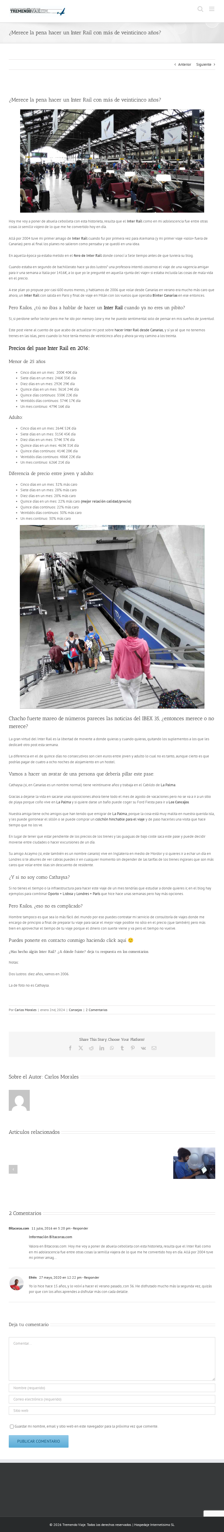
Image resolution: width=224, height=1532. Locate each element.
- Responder (79, 1228)
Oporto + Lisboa (60, 893)
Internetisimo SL (162, 1524)
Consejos (75, 1010)
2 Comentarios (96, 1010)
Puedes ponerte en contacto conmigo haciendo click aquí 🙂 (72, 940)
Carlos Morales (25, 1010)
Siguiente (203, 64)
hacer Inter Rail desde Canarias (138, 330)
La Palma (168, 784)
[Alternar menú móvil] (212, 9)
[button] (13, 1169)
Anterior (184, 64)
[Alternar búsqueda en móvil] (200, 9)
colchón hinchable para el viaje (120, 819)
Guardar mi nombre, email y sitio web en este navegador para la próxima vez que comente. (86, 1426)
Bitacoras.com (19, 1228)
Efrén (33, 1277)
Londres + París (88, 893)
